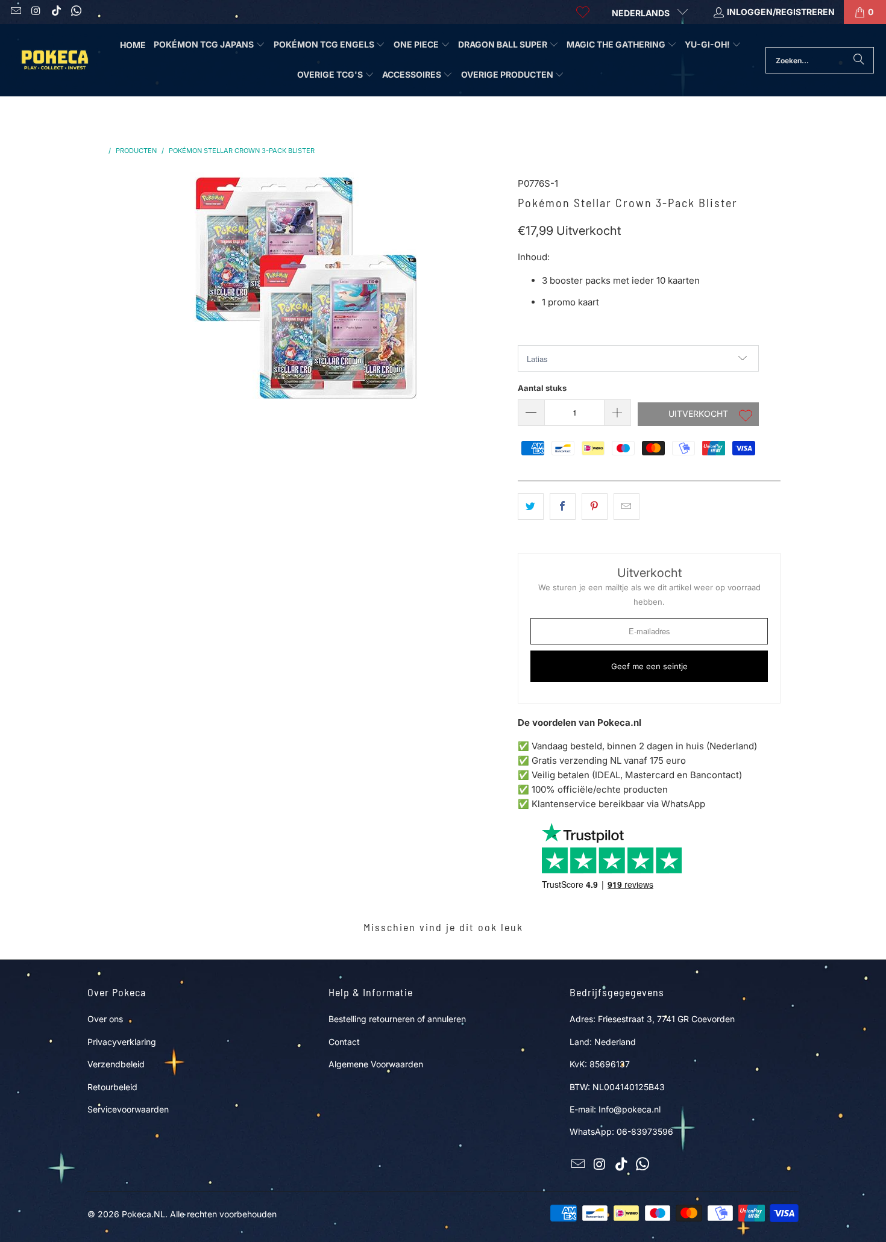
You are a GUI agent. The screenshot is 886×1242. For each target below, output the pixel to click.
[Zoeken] (859, 60)
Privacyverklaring (121, 1042)
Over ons (105, 1019)
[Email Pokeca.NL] (15, 12)
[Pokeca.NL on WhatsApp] (76, 12)
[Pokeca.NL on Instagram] (36, 12)
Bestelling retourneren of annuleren (397, 1019)
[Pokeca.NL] (54, 60)
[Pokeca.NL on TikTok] (55, 12)
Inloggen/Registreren (781, 12)
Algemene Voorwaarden (375, 1064)
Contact (344, 1042)
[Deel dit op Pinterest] (595, 506)
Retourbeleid (112, 1087)
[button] (209, 45)
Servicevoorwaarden (128, 1109)
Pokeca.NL (143, 1214)
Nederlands (641, 13)
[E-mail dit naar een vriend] (626, 506)
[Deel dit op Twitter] (531, 506)
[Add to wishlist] (745, 416)
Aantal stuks (542, 388)
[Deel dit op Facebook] (563, 506)
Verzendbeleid (116, 1064)
